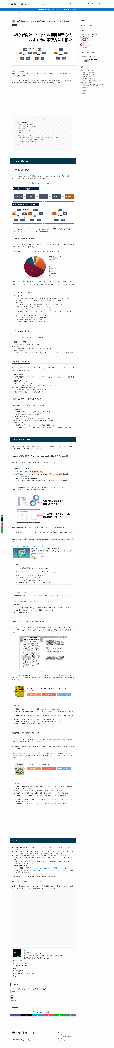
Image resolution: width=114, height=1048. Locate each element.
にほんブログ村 (14, 995)
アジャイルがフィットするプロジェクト (31, 133)
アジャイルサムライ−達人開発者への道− (38, 764)
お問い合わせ (62, 1040)
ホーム (61, 1032)
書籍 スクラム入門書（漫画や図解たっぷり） (33, 139)
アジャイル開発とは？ (25, 122)
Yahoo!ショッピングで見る (63, 694)
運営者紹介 (61, 1038)
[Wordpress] (13, 976)
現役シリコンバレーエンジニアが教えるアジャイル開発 (27, 546)
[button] (15, 1015)
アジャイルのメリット (27, 128)
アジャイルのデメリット (28, 130)
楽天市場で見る (49, 694)
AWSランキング (14, 1000)
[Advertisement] (43, 100)
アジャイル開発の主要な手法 (29, 126)
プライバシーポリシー (64, 1036)
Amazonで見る (34, 694)
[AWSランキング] (16, 998)
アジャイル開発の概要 (27, 124)
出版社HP (42, 671)
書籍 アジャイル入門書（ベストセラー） (32, 141)
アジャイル (14, 1007)
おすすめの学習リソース (26, 135)
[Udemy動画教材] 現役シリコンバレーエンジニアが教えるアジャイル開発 (40, 137)
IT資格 (60, 1034)
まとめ (21, 144)
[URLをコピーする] (70, 1015)
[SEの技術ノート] (20, 4)
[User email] (15, 977)
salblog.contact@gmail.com (27, 1040)
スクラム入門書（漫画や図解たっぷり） (31, 870)
